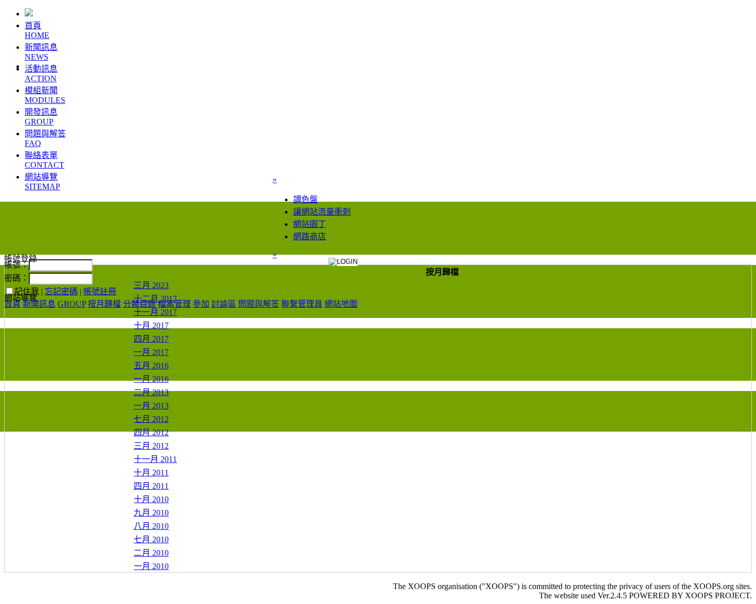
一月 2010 (151, 566)
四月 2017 (151, 338)
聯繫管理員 (301, 303)
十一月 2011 (155, 459)
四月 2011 (151, 486)
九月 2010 (151, 512)
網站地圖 (341, 303)
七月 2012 (151, 419)
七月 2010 (151, 539)
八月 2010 (151, 526)
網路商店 (309, 236)
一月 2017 (151, 352)
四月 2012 (151, 432)
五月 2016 (151, 365)
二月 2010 (151, 552)
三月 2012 (151, 445)
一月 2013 (151, 405)
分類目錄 (139, 303)
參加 (201, 303)
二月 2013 (151, 392)
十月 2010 (151, 499)
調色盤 (305, 199)
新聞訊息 (39, 303)
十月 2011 (151, 472)
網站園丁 (309, 224)
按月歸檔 (104, 303)
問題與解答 (258, 303)
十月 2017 (151, 325)
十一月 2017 (155, 312)
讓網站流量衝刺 (322, 211)
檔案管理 (174, 303)
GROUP (72, 303)
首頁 (12, 303)
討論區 (223, 303)
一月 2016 (151, 379)
